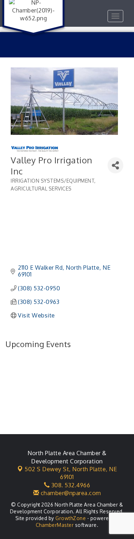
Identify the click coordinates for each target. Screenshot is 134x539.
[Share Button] (115, 165)
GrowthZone (70, 518)
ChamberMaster (55, 525)
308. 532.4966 (70, 485)
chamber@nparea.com (70, 493)
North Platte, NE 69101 (71, 473)
